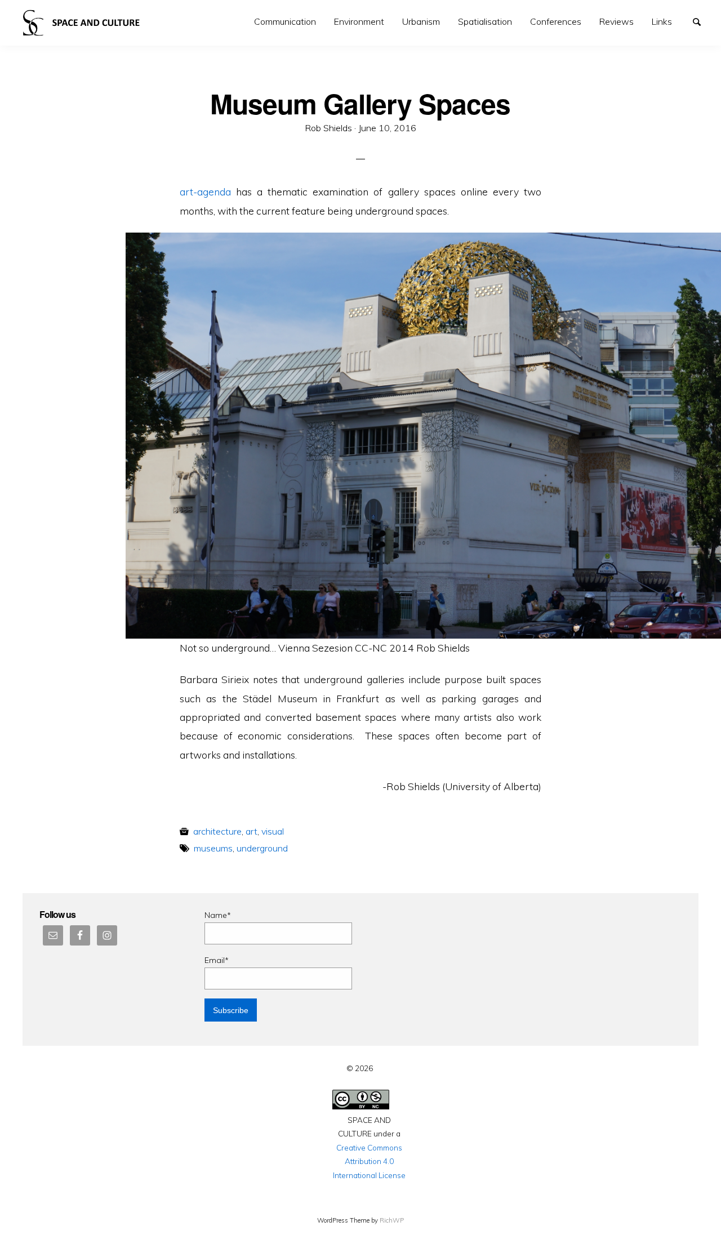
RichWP (392, 1220)
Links (662, 21)
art (251, 831)
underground (262, 848)
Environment (359, 21)
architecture (217, 831)
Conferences (555, 21)
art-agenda (205, 191)
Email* (216, 960)
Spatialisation (485, 21)
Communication (285, 21)
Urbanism (421, 21)
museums (213, 848)
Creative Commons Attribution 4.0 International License (369, 1161)
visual (272, 831)
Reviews (616, 21)
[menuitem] (285, 22)
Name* (217, 915)
